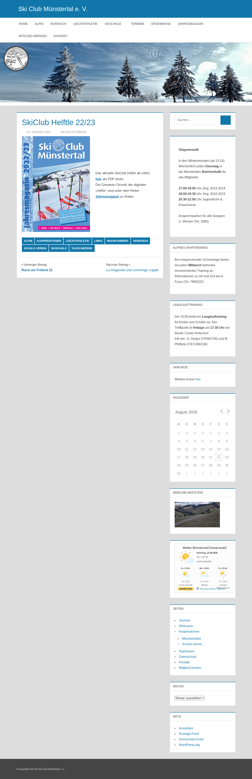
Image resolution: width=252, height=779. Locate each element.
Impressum (186, 651)
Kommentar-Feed (191, 739)
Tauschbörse (81, 248)
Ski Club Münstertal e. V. (52, 8)
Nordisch (58, 23)
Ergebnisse (161, 23)
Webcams (186, 626)
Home (23, 23)
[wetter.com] (186, 589)
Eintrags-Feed (189, 733)
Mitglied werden (33, 36)
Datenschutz (187, 656)
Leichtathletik (85, 23)
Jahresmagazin (190, 23)
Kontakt (61, 36)
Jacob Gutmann (73, 132)
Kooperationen (49, 240)
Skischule (113, 23)
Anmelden (186, 728)
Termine (137, 23)
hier (198, 379)
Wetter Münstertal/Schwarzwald (204, 548)
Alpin (39, 23)
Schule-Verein (35, 248)
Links (98, 240)
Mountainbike (117, 240)
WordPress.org (189, 744)
